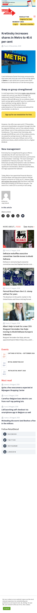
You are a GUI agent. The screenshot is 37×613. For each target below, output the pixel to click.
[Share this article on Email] (22, 215)
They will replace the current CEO (17, 180)
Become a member (27, 24)
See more (28, 226)
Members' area (18, 22)
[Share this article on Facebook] (3, 215)
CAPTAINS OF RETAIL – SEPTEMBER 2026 (21, 353)
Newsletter (24, 17)
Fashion (6, 418)
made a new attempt (28, 93)
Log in (15, 24)
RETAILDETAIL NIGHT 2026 (17, 371)
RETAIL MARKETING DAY (16, 362)
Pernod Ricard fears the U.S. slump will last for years (17, 292)
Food (5, 46)
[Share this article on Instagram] (8, 215)
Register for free (26, 19)
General (6, 384)
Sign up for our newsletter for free (18, 114)
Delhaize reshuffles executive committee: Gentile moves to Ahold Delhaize (18, 256)
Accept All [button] (6, 608)
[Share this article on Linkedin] (17, 215)
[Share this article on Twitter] (13, 215)
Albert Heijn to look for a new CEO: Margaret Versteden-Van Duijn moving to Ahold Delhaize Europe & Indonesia (18, 330)
